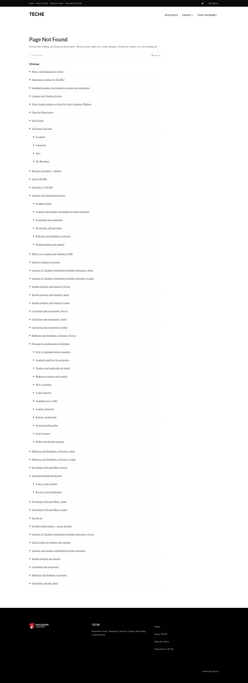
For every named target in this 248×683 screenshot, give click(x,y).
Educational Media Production (47, 475)
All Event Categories (42, 128)
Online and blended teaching (50, 441)
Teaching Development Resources (48, 195)
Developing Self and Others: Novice (49, 467)
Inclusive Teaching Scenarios (46, 262)
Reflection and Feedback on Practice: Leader (54, 459)
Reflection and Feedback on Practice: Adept (53, 451)
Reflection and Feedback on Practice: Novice (54, 335)
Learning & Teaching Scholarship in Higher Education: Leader (63, 278)
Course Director (43, 392)
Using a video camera (46, 483)
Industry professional (46, 417)
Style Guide (37, 120)
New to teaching (44, 384)
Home (31, 3)
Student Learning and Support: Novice (51, 286)
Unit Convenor (43, 433)
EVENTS (186, 15)
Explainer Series (44, 203)
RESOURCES (171, 15)
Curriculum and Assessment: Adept (49, 319)
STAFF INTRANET (207, 15)
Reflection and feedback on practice (53, 236)
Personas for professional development (50, 343)
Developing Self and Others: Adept (49, 501)
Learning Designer (45, 409)
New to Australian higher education (53, 351)
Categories (41, 145)
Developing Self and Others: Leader (49, 509)
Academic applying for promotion (52, 360)
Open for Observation (42, 112)
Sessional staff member (47, 425)
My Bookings (42, 161)
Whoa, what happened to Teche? (48, 71)
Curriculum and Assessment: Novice (50, 311)
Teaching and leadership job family (53, 368)
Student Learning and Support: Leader (51, 302)
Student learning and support (50, 244)
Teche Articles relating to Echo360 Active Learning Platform (61, 104)
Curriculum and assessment (49, 219)
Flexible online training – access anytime (52, 526)
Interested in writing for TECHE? (48, 79)
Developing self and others (49, 228)
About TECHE (42, 3)
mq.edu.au (37, 518)
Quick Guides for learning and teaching (51, 542)
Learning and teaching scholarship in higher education (62, 211)
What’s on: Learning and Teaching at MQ (52, 253)
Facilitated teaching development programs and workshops (61, 87)
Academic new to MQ (46, 400)
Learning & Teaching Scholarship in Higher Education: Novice (63, 534)
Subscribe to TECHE (73, 3)
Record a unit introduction (49, 492)
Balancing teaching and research (51, 376)
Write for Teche (56, 3)
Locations (40, 136)
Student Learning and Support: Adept (50, 294)
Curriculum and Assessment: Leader (49, 327)
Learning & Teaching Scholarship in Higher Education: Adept (62, 270)
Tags (38, 153)
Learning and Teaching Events (47, 96)
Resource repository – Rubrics (47, 170)
